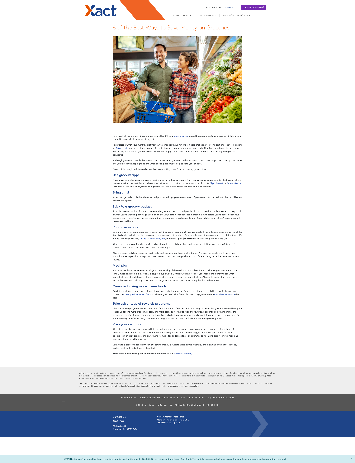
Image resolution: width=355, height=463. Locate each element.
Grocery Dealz (234, 183)
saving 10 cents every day (152, 238)
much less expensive (224, 294)
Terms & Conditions (150, 398)
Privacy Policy (128, 398)
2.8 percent (121, 148)
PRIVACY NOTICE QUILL (223, 398)
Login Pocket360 (253, 7)
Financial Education (237, 15)
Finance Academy (183, 353)
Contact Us (230, 7)
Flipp (212, 183)
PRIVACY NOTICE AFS (199, 398)
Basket (219, 183)
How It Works (182, 15)
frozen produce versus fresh (137, 294)
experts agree (181, 135)
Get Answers (207, 15)
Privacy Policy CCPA (174, 398)
